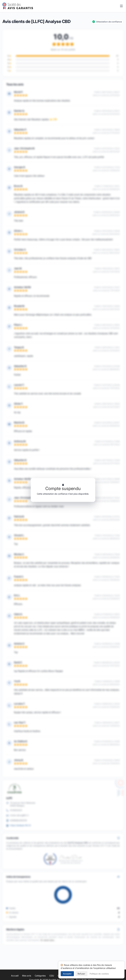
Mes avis (26, 975)
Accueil (14, 975)
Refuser (81, 973)
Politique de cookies (99, 973)
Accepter (67, 973)
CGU (51, 975)
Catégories (40, 975)
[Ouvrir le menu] (121, 6)
